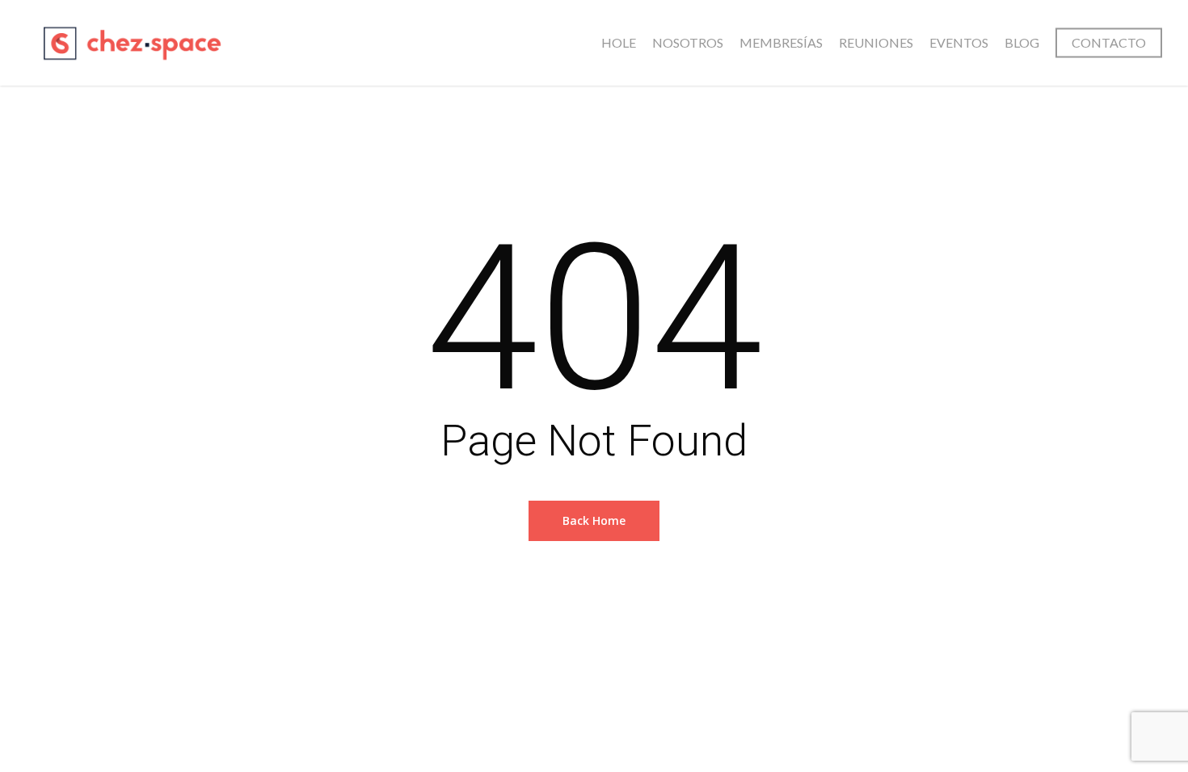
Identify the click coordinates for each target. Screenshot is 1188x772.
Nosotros (687, 42)
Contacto (1109, 42)
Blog (1022, 42)
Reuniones (876, 42)
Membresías (781, 42)
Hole (618, 42)
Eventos (958, 42)
